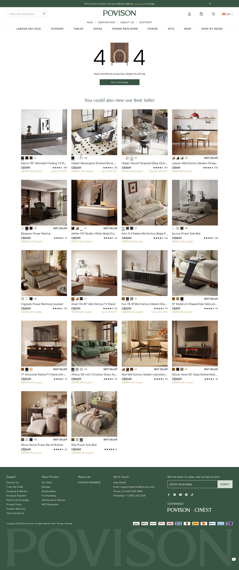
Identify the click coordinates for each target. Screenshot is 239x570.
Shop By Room (212, 28)
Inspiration (106, 22)
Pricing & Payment (17, 495)
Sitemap (68, 523)
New (90, 22)
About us (127, 22)
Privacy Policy (14, 504)
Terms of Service (15, 513)
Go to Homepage (119, 82)
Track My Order (15, 486)
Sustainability (49, 491)
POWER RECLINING (125, 28)
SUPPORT (145, 22)
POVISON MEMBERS (89, 482)
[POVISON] (178, 510)
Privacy (60, 523)
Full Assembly (49, 495)
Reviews (46, 486)
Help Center (119, 482)
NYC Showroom (50, 504)
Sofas (97, 28)
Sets (171, 28)
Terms (53, 523)
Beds (187, 28)
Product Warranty (16, 508)
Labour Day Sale (28, 28)
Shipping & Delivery (17, 491)
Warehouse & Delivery (53, 500)
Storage (57, 28)
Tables (78, 28)
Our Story (47, 482)
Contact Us (12, 482)
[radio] (53, 167)
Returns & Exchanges (18, 500)
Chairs (153, 28)
